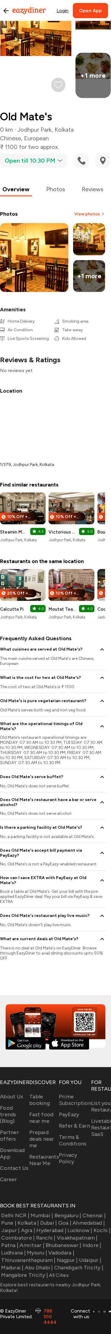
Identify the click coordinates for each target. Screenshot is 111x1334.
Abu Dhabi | (39, 1267)
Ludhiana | (13, 1252)
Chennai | (94, 1215)
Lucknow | (79, 1230)
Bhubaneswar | (63, 1245)
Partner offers (9, 1135)
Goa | (64, 1223)
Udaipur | (90, 1260)
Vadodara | (61, 1252)
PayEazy (69, 1114)
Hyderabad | (51, 1230)
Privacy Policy (68, 1158)
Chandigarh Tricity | (78, 1267)
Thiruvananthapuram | (28, 1260)
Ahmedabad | (89, 1223)
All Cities (58, 1275)
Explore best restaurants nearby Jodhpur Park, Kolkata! (50, 1287)
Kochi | (102, 1230)
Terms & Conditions (73, 1140)
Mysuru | (37, 1252)
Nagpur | (67, 1260)
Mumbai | (41, 1215)
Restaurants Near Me (44, 1160)
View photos (87, 214)
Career (8, 1179)
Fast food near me (41, 1117)
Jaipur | (10, 1230)
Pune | (8, 1223)
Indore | (92, 1245)
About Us (11, 1096)
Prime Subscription (75, 1099)
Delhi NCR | (15, 1215)
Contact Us (14, 1168)
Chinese (10, 138)
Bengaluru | (67, 1215)
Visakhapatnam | (77, 1238)
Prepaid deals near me (41, 1139)
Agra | (28, 1230)
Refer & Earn (74, 1125)
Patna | (9, 1245)
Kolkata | (28, 1223)
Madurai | (12, 1267)
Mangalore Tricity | (24, 1275)
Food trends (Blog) (8, 1114)
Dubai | (48, 1223)
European (36, 138)
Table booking (39, 1099)
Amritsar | (32, 1245)
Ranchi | (45, 1238)
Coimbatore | (18, 1238)
